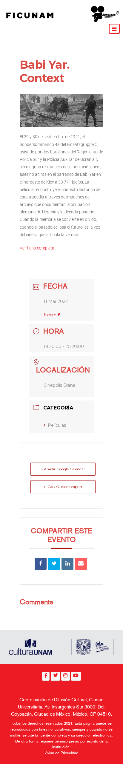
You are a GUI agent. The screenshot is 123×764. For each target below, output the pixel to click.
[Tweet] (54, 564)
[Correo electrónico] (81, 564)
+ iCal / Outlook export (63, 486)
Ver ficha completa (37, 248)
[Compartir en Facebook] (41, 564)
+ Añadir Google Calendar (63, 469)
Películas (57, 425)
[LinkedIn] (67, 564)
